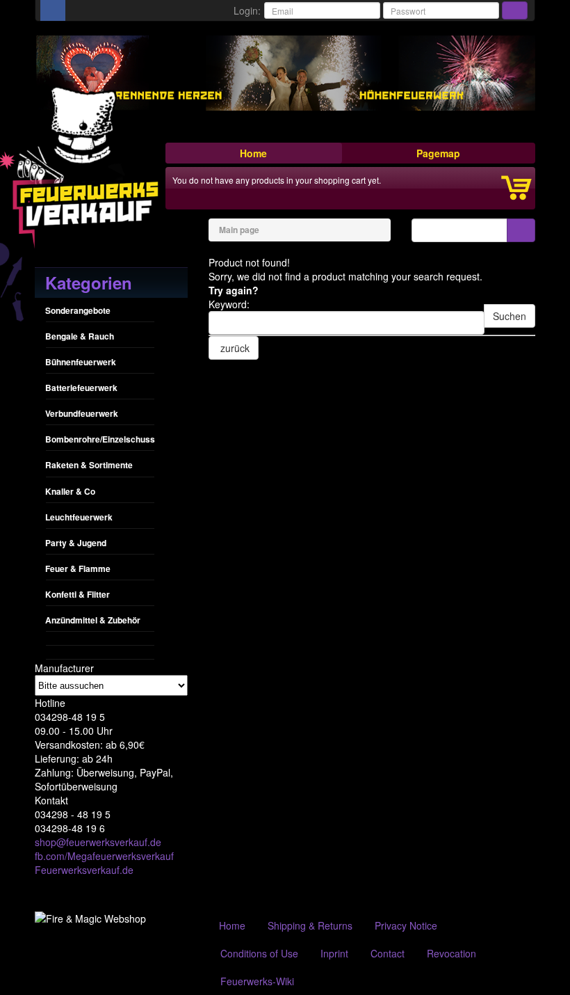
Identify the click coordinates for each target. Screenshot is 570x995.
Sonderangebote (78, 310)
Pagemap (438, 153)
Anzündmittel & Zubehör (92, 620)
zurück (234, 348)
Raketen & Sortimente (89, 465)
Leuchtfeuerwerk (79, 517)
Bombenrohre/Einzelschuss (100, 439)
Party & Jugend (75, 542)
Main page (239, 229)
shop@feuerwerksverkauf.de (98, 842)
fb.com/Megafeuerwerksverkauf (104, 856)
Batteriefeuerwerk (81, 387)
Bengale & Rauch (79, 336)
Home (253, 153)
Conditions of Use (259, 953)
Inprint (334, 953)
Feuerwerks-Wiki (257, 981)
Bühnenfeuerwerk (80, 362)
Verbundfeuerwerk (81, 413)
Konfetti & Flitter (77, 594)
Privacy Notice (406, 925)
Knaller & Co (70, 491)
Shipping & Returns (310, 925)
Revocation (451, 953)
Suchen (509, 316)
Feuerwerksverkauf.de (84, 870)
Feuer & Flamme (78, 568)
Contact (387, 953)
